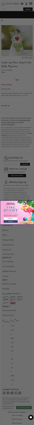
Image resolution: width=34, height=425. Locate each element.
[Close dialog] (33, 201)
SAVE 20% (11, 221)
